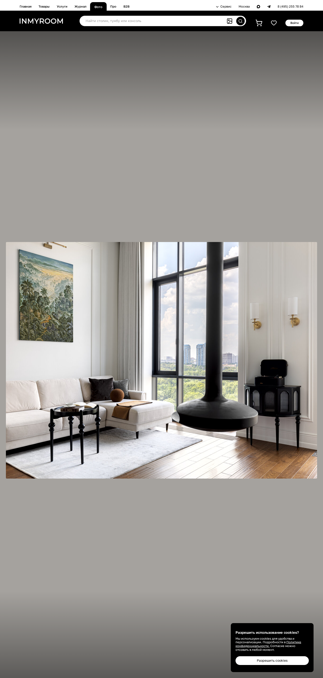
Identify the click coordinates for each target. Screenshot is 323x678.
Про (113, 6)
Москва (244, 6)
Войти (294, 23)
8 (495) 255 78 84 (290, 6)
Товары (44, 6)
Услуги (62, 6)
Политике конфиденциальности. (268, 644)
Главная (25, 6)
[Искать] (240, 21)
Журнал (80, 6)
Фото (98, 7)
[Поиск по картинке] (229, 21)
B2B (126, 6)
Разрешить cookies (272, 660)
